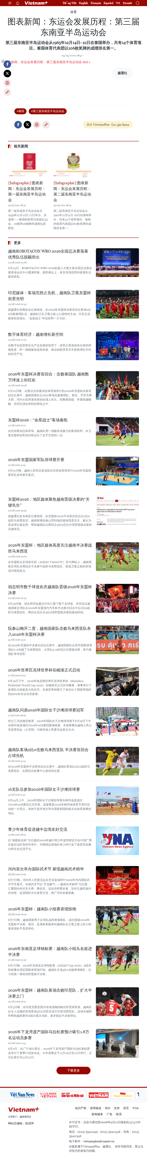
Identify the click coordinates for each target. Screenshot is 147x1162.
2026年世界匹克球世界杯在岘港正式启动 (44, 670)
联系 (119, 1114)
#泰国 (20, 111)
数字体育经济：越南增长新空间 (35, 334)
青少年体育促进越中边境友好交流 (37, 829)
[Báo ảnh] (98, 1095)
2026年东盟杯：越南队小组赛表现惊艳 (42, 909)
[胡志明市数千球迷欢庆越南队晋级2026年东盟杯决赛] (117, 598)
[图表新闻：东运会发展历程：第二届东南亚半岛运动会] (73, 165)
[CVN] (48, 1095)
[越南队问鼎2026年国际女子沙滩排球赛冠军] (117, 721)
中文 (118, 3)
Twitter (7, 73)
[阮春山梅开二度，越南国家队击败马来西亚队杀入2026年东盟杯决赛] (117, 639)
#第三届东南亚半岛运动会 (47, 111)
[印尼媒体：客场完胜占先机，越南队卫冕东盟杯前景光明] (117, 304)
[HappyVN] (123, 1095)
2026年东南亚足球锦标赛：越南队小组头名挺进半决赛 (50, 951)
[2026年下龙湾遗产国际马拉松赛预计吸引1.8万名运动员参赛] (117, 1043)
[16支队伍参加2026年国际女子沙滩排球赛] (117, 800)
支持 (117, 1108)
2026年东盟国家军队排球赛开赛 (36, 459)
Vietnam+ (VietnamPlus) (36, 3)
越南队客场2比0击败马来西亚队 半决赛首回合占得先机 (48, 752)
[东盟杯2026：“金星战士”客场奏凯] (117, 431)
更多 (17, 243)
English (83, 2)
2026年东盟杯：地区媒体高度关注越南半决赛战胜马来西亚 (50, 548)
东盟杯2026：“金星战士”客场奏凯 (38, 420)
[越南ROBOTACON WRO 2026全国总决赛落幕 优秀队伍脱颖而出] (117, 262)
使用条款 (95, 1108)
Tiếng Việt (69, 2)
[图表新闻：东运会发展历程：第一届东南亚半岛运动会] (28, 165)
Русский (127, 3)
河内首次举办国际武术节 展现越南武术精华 (46, 869)
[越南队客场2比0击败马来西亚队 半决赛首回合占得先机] (117, 761)
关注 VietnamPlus (98, 124)
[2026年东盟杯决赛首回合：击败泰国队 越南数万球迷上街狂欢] (117, 385)
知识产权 (80, 1108)
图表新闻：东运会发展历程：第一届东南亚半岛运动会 (27, 191)
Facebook (7, 64)
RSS (107, 1108)
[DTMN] (73, 1095)
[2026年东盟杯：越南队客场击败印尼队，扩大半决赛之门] (117, 1001)
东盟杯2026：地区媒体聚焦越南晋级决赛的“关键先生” (49, 502)
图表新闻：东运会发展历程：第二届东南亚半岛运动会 (72, 191)
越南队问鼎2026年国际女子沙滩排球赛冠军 (46, 710)
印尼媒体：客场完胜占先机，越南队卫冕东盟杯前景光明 (49, 296)
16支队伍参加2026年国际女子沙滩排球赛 (44, 789)
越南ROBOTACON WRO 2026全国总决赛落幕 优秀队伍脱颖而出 (48, 254)
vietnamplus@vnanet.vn (98, 1141)
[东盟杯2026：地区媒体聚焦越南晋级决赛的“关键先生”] (117, 510)
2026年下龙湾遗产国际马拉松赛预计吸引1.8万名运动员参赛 (48, 1035)
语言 (126, 1108)
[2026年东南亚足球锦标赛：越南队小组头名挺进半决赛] (117, 960)
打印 (7, 83)
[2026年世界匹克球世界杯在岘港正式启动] (117, 681)
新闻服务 (97, 1114)
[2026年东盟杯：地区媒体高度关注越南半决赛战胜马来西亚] (117, 556)
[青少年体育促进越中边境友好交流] (117, 840)
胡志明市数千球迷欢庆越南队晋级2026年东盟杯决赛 (50, 590)
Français (96, 2)
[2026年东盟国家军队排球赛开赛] (117, 471)
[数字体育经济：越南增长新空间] (117, 345)
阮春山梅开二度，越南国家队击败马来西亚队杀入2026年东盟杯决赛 (49, 631)
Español (108, 2)
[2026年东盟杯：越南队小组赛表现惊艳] (117, 920)
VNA (135, 1108)
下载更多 (73, 1070)
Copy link (7, 92)
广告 (109, 1114)
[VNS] (22, 1095)
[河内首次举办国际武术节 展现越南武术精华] (117, 880)
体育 (73, 12)
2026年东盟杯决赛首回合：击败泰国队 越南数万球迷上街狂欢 (48, 377)
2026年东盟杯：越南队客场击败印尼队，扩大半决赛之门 (50, 993)
